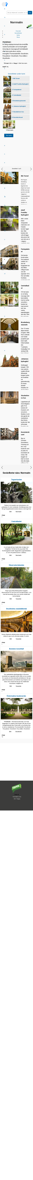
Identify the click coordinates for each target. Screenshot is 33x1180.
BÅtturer (5, 205)
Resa (18, 37)
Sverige (4, 333)
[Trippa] (16, 792)
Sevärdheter (18, 33)
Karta (18, 35)
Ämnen (4, 26)
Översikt (18, 31)
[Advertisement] (16, 764)
